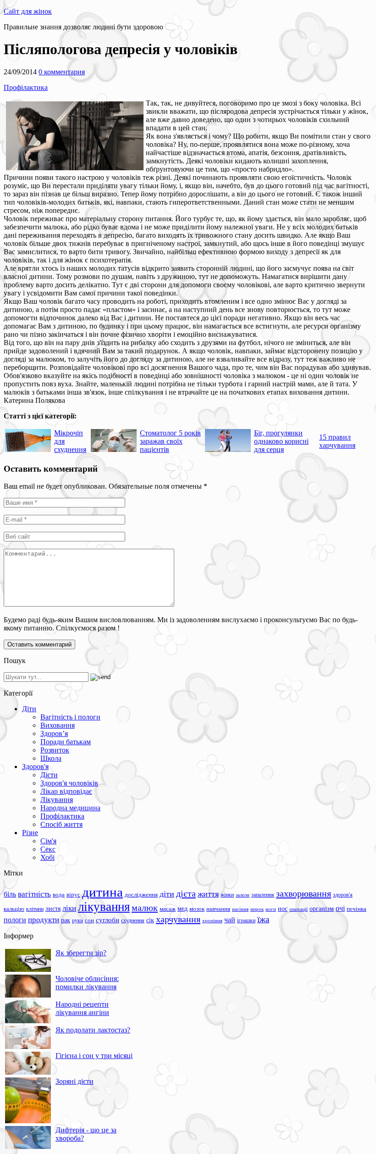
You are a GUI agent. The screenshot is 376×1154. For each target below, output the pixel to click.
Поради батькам (65, 742)
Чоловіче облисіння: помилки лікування (87, 983)
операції (298, 909)
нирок (257, 909)
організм (322, 908)
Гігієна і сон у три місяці (94, 1055)
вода (59, 894)
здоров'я (343, 895)
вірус (73, 895)
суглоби (107, 920)
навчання (218, 909)
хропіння (212, 920)
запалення (262, 895)
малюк (145, 908)
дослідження (141, 895)
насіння (240, 909)
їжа (263, 919)
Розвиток (54, 750)
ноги (270, 909)
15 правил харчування (337, 441)
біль (10, 894)
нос (283, 908)
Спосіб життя (61, 824)
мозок (197, 908)
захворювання (303, 893)
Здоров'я (35, 766)
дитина (102, 892)
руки (77, 920)
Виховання (57, 725)
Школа (50, 758)
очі (340, 908)
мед (182, 908)
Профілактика (26, 87)
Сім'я (48, 841)
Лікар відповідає (66, 791)
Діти (29, 709)
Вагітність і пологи (70, 717)
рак (65, 920)
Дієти (49, 775)
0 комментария (62, 72)
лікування (104, 907)
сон (89, 920)
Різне (30, 832)
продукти (43, 919)
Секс (47, 849)
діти (167, 893)
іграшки (246, 920)
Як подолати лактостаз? (92, 1030)
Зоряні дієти (74, 1081)
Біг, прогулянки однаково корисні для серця (281, 441)
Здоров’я (54, 733)
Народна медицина (70, 808)
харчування (178, 919)
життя (208, 893)
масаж (168, 908)
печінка (356, 909)
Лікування (56, 799)
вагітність (34, 893)
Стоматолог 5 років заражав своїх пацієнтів (170, 441)
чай (229, 920)
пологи (15, 920)
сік (150, 920)
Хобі (47, 857)
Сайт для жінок (28, 11)
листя (53, 908)
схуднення (132, 920)
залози (242, 895)
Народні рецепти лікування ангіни (82, 1008)
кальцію (14, 909)
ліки (69, 908)
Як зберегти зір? (80, 953)
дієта (186, 893)
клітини (35, 909)
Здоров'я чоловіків (69, 783)
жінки (227, 895)
